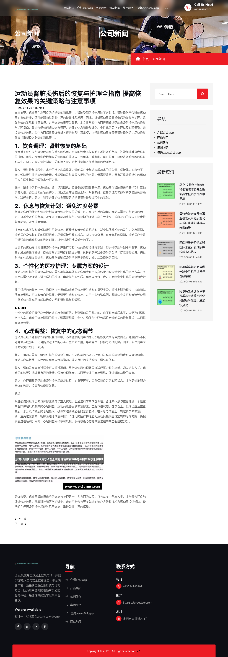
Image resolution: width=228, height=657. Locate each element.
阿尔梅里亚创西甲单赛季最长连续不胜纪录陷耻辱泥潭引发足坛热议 (192, 298)
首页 (146, 59)
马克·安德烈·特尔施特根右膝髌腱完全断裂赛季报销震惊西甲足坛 (192, 192)
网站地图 (75, 622)
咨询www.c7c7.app (147, 8)
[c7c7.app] (30, 9)
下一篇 (19, 523)
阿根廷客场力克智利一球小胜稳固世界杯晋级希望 (192, 271)
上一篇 (21, 518)
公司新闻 (114, 8)
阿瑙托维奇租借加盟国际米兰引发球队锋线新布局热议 (192, 247)
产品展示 (101, 8)
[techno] (30, 563)
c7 (138, 651)
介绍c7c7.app (85, 8)
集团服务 (128, 8)
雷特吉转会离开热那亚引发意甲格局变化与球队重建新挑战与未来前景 (192, 221)
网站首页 (69, 8)
